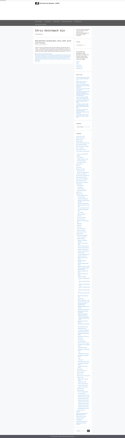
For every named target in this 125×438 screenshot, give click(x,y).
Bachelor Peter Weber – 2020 (83, 300)
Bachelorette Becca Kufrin (83, 326)
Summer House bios (81, 230)
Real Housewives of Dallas (81, 177)
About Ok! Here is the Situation (67, 21)
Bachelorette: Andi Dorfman (83, 336)
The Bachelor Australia (82, 347)
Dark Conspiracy (80, 157)
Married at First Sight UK (82, 173)
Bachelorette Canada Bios (48, 53)
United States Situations (82, 190)
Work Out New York (81, 410)
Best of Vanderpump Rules (83, 391)
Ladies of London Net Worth (82, 154)
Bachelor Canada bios (80, 137)
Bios (79, 352)
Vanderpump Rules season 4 (83, 403)
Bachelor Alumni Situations (82, 235)
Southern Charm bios (82, 381)
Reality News (78, 192)
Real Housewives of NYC (81, 180)
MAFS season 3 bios (81, 219)
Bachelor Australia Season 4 (83, 251)
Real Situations (79, 183)
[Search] (88, 431)
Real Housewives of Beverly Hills (82, 175)
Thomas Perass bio (58, 59)
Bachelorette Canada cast (49, 54)
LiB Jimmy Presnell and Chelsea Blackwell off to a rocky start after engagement (82, 86)
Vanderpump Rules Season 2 (83, 400)
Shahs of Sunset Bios (81, 228)
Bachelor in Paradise (82, 276)
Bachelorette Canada (39, 53)
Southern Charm (80, 377)
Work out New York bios (81, 231)
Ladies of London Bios (81, 217)
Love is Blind (78, 167)
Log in (77, 63)
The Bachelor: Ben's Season (83, 353)
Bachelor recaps (79, 139)
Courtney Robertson (82, 341)
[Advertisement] (62, 13)
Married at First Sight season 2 (83, 172)
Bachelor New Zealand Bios (83, 203)
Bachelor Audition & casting (83, 246)
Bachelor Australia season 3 (83, 249)
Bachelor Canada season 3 (84, 254)
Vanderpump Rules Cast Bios (83, 395)
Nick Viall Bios (80, 212)
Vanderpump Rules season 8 (83, 408)
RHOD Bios (79, 225)
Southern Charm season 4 (83, 385)
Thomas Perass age (51, 59)
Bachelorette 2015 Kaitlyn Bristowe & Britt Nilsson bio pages (84, 318)
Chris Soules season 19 (81, 370)
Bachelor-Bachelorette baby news (83, 142)
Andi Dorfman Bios (81, 197)
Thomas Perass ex (65, 59)
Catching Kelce (80, 369)
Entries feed (78, 65)
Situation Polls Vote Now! (81, 416)
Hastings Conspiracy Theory (82, 159)
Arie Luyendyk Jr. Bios (80, 136)
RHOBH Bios (79, 223)
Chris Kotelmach (66, 54)
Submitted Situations (77, 21)
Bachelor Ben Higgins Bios (83, 198)
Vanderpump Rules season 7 (83, 406)
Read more (69, 51)
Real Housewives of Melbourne (82, 178)
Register (77, 61)
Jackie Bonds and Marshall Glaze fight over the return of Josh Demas (82, 101)
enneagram (80, 187)
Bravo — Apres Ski (79, 147)
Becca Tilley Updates (82, 236)
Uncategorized (79, 419)
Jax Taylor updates (81, 393)
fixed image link (79, 164)
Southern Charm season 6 (83, 386)
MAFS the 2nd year (81, 170)
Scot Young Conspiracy (81, 160)
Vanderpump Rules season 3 (83, 401)
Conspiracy (78, 155)
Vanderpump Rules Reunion (83, 398)
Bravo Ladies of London (81, 149)
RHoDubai (78, 411)
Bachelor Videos (79, 141)
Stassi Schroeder (80, 388)
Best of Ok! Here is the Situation (40, 24)
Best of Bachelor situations (81, 144)
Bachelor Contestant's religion (84, 266)
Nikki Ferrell (81, 359)
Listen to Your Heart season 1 (83, 342)
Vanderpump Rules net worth (83, 396)
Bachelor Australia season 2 (83, 247)
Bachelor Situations (38, 21)
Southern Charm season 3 (83, 383)
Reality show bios (79, 193)
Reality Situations (79, 233)
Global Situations (48, 21)
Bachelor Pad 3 (81, 298)
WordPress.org (79, 68)
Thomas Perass (45, 59)
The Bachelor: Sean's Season (83, 361)
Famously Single (80, 372)
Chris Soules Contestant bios (83, 207)
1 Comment (38, 61)
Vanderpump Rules (80, 390)
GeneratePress (71, 436)
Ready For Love (80, 374)
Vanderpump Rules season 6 (81, 421)
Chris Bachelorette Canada (58, 54)
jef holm (77, 165)
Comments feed (79, 66)
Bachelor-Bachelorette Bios (82, 195)
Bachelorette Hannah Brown (83, 331)
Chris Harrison (80, 339)
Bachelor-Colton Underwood (83, 309)
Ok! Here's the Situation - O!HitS (49, 3)
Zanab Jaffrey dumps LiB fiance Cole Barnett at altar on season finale (82, 116)
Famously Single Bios (81, 214)
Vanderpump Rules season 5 (83, 405)
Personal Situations (56, 21)
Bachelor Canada (81, 252)
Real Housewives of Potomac (82, 182)
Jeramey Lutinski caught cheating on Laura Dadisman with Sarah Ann (82, 79)
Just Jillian (79, 215)
